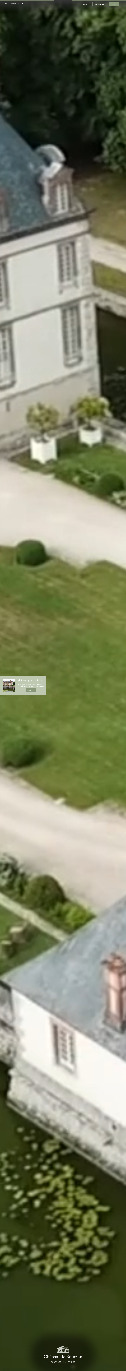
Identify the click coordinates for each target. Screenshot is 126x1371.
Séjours (28, 5)
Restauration (36, 5)
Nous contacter (100, 4)
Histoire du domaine (5, 4)
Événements (46, 5)
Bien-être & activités (21, 4)
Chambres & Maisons (14, 4)
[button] (44, 678)
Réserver (114, 4)
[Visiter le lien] (63, 4)
